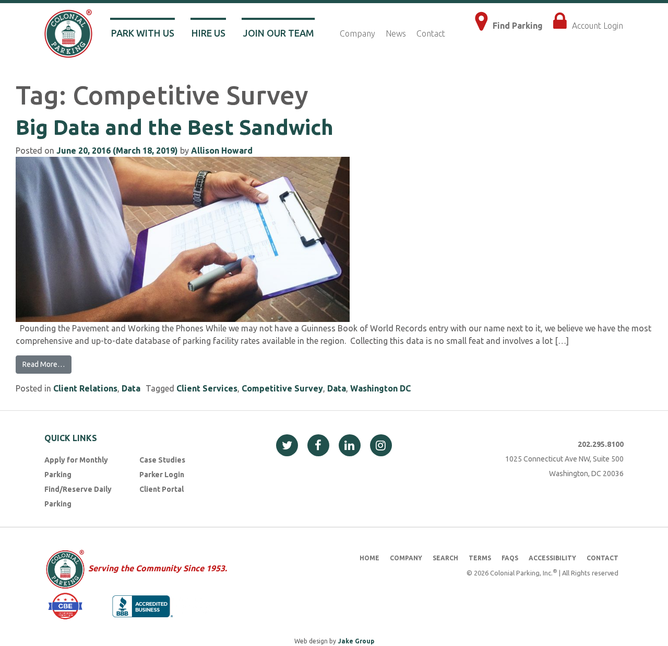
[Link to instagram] (381, 445)
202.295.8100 (601, 444)
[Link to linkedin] (350, 445)
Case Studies (162, 460)
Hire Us (208, 33)
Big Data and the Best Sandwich (174, 127)
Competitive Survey (282, 388)
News (396, 33)
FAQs (510, 558)
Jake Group (356, 641)
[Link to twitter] (287, 445)
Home (369, 558)
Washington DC (380, 388)
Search (445, 558)
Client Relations (85, 388)
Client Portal (161, 489)
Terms (480, 558)
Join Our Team (278, 33)
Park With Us (142, 33)
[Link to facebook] (318, 445)
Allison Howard (222, 150)
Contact (430, 33)
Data (131, 388)
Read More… (43, 364)
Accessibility (552, 558)
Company (357, 33)
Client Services (206, 388)
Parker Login (161, 474)
